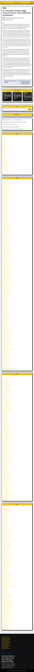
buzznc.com (4, 352)
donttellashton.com (5, 515)
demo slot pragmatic (5, 162)
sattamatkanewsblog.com (6, 603)
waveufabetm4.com (5, 275)
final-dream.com (5, 304)
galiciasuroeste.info (5, 425)
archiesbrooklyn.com (5, 442)
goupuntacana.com (5, 191)
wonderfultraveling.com (6, 434)
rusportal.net (4, 525)
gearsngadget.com (5, 253)
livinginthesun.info (5, 528)
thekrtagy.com (4, 338)
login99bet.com (5, 184)
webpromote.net (5, 448)
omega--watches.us (5, 389)
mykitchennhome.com (6, 472)
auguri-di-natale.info (6, 386)
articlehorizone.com (5, 246)
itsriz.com (4, 529)
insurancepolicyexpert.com (6, 406)
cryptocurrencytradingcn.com (7, 605)
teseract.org (4, 310)
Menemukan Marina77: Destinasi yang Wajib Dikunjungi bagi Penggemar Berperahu (24, 82)
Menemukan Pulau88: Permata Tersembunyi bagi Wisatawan (12, 119)
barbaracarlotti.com (5, 486)
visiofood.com (4, 314)
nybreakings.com (5, 335)
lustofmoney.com (5, 622)
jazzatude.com (4, 416)
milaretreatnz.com (5, 421)
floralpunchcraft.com (6, 576)
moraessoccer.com (5, 430)
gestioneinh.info (5, 306)
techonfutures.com (5, 325)
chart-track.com (5, 433)
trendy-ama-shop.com (6, 311)
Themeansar (24, 670)
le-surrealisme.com (5, 404)
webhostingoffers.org (6, 224)
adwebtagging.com (5, 612)
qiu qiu (3, 156)
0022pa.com (4, 418)
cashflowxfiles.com (5, 567)
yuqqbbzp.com (4, 247)
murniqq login (4, 645)
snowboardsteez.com (6, 564)
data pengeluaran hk (5, 170)
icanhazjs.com (4, 478)
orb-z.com (4, 552)
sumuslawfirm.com (5, 598)
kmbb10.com (4, 568)
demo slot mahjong (5, 153)
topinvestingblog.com (6, 410)
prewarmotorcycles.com (6, 400)
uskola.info (4, 296)
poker (3, 157)
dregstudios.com (5, 428)
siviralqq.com (4, 593)
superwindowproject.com (6, 476)
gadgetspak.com (5, 252)
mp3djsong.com (5, 382)
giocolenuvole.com (5, 215)
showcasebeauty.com (6, 405)
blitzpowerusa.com (5, 559)
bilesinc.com (4, 420)
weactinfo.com (4, 571)
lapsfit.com (4, 256)
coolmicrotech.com (5, 340)
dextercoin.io (4, 497)
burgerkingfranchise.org (6, 545)
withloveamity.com (5, 218)
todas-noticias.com (5, 523)
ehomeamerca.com (5, 227)
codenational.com (5, 357)
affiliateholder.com (5, 629)
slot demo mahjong (5, 165)
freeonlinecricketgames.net (7, 438)
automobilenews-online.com (7, 344)
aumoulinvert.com (5, 473)
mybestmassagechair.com (6, 462)
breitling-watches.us (5, 390)
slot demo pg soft (5, 168)
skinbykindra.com (5, 354)
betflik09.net (4, 204)
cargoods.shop (4, 530)
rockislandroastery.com (6, 359)
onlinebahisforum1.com (6, 186)
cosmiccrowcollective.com (6, 534)
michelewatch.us (5, 387)
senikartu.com (4, 524)
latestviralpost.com (5, 557)
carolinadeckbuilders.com (6, 409)
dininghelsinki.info (5, 281)
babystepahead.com (5, 615)
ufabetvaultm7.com (5, 271)
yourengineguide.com (6, 334)
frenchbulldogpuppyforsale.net (7, 492)
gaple (3, 142)
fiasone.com (4, 577)
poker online (4, 148)
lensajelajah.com (5, 203)
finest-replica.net (5, 305)
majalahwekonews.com (6, 509)
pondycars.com (4, 324)
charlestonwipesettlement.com (7, 607)
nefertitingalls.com (5, 198)
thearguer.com (4, 573)
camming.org (4, 189)
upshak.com (4, 591)
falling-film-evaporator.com (7, 597)
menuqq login (4, 636)
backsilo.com (4, 592)
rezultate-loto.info (5, 262)
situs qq (3, 143)
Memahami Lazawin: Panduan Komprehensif (9, 124)
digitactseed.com (5, 236)
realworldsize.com (5, 548)
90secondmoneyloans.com (6, 238)
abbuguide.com (5, 222)
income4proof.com (5, 200)
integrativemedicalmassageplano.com (8, 586)
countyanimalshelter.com (6, 611)
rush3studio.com (5, 516)
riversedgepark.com (5, 193)
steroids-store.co (5, 449)
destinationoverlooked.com (6, 616)
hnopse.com (4, 620)
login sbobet (4, 147)
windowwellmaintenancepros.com (8, 627)
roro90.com (4, 518)
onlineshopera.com (5, 208)
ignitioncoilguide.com (6, 364)
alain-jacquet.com (5, 535)
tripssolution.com (5, 242)
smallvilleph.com (5, 424)
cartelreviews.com (5, 232)
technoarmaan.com (5, 348)
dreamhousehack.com (6, 342)
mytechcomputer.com (6, 366)
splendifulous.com (5, 263)
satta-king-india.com (6, 243)
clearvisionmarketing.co (6, 300)
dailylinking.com (5, 213)
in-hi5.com (4, 520)
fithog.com (4, 452)
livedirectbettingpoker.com (6, 582)
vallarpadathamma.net (6, 547)
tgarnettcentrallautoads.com (7, 391)
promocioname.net (5, 435)
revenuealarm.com (5, 362)
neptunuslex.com (5, 385)
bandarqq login (6, 638)
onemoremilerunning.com (6, 563)
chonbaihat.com (5, 445)
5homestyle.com (5, 500)
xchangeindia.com (5, 339)
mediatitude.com (5, 399)
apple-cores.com (5, 483)
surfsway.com (4, 233)
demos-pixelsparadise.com (6, 397)
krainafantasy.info (5, 521)
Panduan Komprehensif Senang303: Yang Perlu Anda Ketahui (12, 129)
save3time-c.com (5, 395)
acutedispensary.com (6, 602)
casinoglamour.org (5, 496)
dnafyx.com (4, 214)
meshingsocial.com (5, 572)
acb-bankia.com (5, 588)
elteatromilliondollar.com (6, 544)
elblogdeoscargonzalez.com (7, 447)
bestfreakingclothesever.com (7, 596)
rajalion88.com (4, 190)
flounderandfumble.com (6, 286)
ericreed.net (4, 463)
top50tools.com (5, 411)
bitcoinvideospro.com (6, 533)
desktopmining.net (5, 487)
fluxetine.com (4, 464)
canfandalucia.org (5, 333)
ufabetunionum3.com (6, 268)
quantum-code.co (5, 301)
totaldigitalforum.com (6, 347)
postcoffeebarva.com (5, 543)
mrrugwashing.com (5, 587)
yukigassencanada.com (6, 244)
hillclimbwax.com (5, 619)
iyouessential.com (5, 217)
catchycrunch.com (5, 195)
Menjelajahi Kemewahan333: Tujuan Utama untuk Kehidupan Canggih (14, 122)
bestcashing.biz (5, 439)
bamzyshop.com (5, 323)
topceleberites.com (5, 266)
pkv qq (3, 166)
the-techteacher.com (6, 343)
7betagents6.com (5, 248)
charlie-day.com (5, 581)
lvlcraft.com (4, 237)
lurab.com (4, 363)
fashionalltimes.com (5, 345)
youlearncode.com (5, 219)
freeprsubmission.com (6, 316)
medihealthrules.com (5, 329)
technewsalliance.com (6, 291)
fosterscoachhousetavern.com (7, 553)
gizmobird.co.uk (5, 381)
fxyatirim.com (4, 220)
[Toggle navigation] (2, 2)
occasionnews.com (5, 621)
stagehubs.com (5, 181)
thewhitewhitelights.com (6, 457)
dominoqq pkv (4, 141)
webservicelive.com (5, 369)
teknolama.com (4, 549)
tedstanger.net (4, 294)
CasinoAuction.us (5, 469)
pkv (3, 138)
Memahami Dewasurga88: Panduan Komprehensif (10, 126)
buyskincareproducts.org (6, 491)
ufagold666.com (5, 318)
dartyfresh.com (5, 209)
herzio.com (4, 519)
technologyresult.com (6, 223)
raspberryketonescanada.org (7, 328)
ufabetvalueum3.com (6, 270)
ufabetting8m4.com (5, 267)
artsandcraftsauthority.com (7, 368)
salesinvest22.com (5, 309)
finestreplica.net (5, 285)
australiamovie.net (5, 380)
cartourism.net (4, 482)
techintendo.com (5, 228)
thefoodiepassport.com (6, 474)
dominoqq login (6, 640)
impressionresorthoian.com (6, 595)
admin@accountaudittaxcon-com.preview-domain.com (8, 96)
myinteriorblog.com (5, 319)
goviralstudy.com (5, 481)
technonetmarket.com (6, 292)
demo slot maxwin (5, 161)
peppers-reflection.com (6, 625)
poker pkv (4, 146)
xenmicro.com (4, 239)
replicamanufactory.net (6, 261)
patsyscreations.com (5, 199)
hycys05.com (4, 562)
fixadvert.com (4, 392)
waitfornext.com (5, 299)
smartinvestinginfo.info (6, 290)
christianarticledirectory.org (7, 498)
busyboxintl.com (5, 540)
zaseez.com (4, 194)
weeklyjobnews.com (5, 610)
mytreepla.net (4, 258)
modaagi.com (4, 423)
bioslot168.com (4, 367)
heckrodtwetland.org (5, 459)
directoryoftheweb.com (6, 514)
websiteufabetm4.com (6, 277)
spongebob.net (4, 539)
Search (17, 106)
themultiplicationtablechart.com (7, 495)
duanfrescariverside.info (6, 282)
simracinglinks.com (5, 401)
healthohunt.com (5, 287)
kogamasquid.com (5, 493)
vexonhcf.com (4, 396)
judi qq (3, 139)
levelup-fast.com (5, 257)
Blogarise (19, 670)
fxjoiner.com (4, 353)
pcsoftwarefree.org (5, 212)
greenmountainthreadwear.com (7, 601)
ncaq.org (3, 205)
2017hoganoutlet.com (6, 510)
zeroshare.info (4, 419)
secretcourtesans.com (6, 185)
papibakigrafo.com (5, 477)
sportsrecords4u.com (5, 265)
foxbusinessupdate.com (6, 583)
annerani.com (4, 415)
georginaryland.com (5, 454)
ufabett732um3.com (5, 295)
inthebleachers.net (5, 488)
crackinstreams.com (5, 251)
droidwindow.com (5, 315)
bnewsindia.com (5, 320)
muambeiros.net (5, 443)
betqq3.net (4, 467)
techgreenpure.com (5, 229)
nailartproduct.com (5, 234)
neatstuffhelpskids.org (6, 429)
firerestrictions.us (5, 440)
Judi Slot (25, 92)
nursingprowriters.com (6, 600)
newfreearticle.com (5, 558)
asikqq (3, 137)
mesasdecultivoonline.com (6, 554)
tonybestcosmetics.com (6, 350)
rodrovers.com (4, 241)
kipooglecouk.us (5, 471)
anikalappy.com (4, 280)
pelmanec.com (4, 511)
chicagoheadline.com (6, 188)
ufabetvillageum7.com (6, 272)
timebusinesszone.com (6, 624)
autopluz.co (4, 394)
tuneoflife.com (4, 626)
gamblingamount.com (6, 617)
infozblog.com (4, 444)
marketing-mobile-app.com (6, 574)
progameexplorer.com (6, 358)
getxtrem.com (4, 569)
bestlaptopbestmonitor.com (7, 453)
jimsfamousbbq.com (5, 377)
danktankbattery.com (6, 578)
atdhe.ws (3, 458)
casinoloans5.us (5, 468)
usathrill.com (4, 330)
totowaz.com (4, 606)
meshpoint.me (4, 538)
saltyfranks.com (5, 414)
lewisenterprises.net (5, 210)
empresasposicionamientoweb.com (8, 349)
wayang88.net (4, 276)
